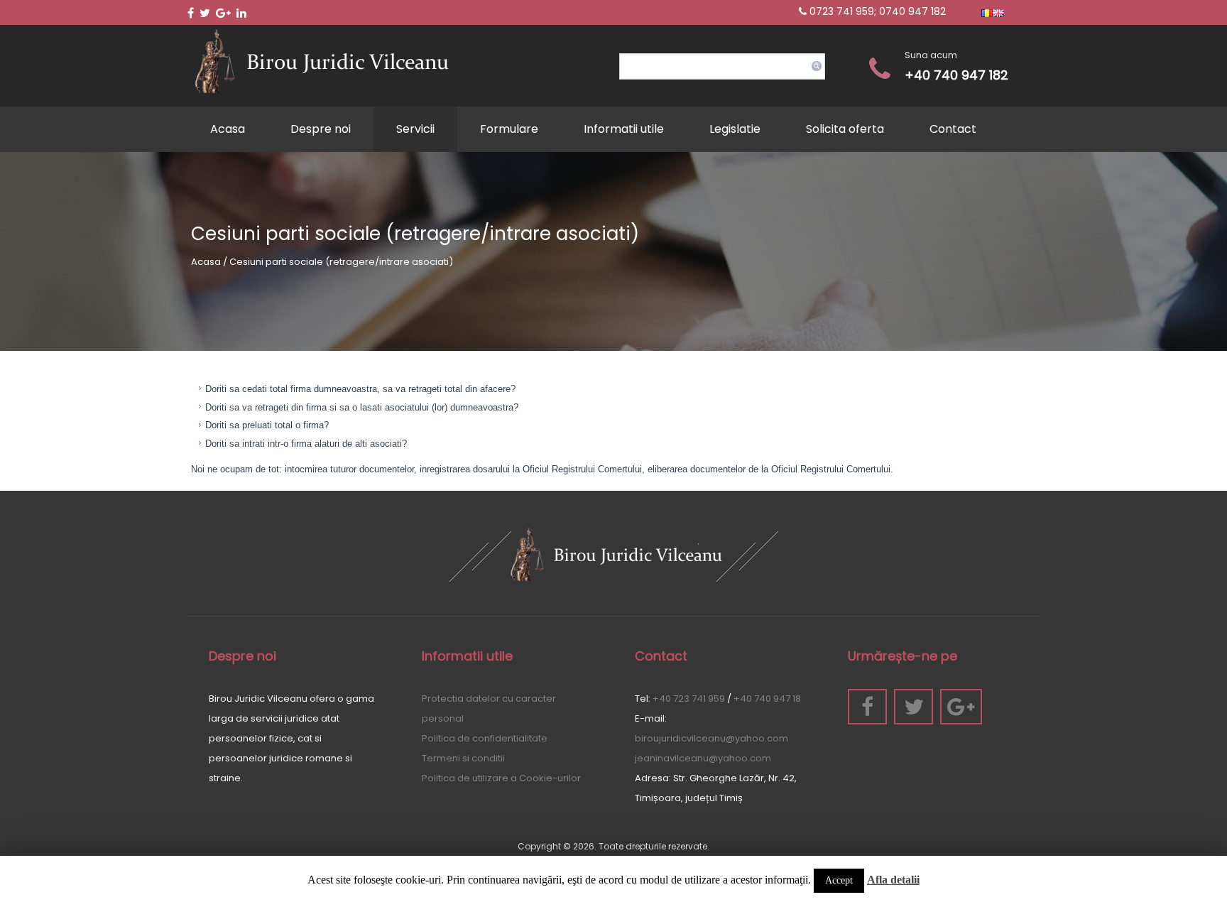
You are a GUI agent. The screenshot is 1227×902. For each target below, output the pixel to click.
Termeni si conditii (463, 758)
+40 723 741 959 (689, 698)
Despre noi (320, 129)
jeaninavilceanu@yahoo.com (703, 758)
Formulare (509, 129)
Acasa (227, 129)
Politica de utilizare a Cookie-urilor (501, 778)
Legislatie (734, 129)
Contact (952, 129)
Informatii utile (624, 129)
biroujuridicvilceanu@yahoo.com (711, 738)
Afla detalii (893, 880)
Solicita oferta (845, 129)
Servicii (415, 129)
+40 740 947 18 (767, 698)
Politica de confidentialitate (484, 738)
